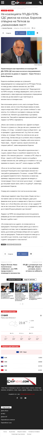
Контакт (29, 434)
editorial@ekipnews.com (27, 394)
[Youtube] (26, 398)
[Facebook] (18, 398)
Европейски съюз (6, 422)
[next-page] (23, 304)
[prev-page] (20, 304)
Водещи (11, 10)
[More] (37, 33)
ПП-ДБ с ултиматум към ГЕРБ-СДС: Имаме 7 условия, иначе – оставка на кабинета (32, 268)
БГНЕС (3, 413)
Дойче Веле (4, 410)
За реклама (12, 431)
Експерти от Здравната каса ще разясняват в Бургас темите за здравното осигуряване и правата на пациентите (35, 296)
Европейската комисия (8, 419)
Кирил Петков (16, 244)
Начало (3, 7)
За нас (5, 431)
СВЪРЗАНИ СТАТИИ (14, 279)
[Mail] (22, 398)
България (9, 7)
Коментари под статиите (18, 434)
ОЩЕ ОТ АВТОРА (29, 279)
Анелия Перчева (7, 28)
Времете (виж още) (9, 311)
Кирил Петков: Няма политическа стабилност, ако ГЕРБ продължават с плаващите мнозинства (10, 269)
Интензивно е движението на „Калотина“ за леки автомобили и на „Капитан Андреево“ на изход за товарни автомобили (21, 297)
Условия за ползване (34, 431)
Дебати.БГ (4, 416)
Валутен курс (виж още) (10, 346)
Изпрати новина (21, 431)
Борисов (9, 244)
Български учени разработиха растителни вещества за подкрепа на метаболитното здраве (7, 296)
